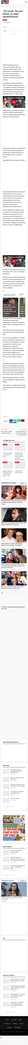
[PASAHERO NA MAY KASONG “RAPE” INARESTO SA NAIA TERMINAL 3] (6, 987)
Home (7, 1019)
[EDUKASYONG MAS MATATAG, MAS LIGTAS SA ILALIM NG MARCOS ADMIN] (20, 447)
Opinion (5, 444)
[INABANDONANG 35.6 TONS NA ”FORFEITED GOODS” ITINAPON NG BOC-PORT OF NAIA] (6, 996)
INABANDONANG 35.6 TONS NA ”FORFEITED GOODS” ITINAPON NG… (17, 996)
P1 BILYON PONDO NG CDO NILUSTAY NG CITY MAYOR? (17, 785)
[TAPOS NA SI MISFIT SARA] (20, 465)
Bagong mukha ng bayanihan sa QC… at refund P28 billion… (17, 867)
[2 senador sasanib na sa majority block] (8, 447)
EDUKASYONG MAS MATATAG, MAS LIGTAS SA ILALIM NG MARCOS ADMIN (17, 859)
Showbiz (15, 1023)
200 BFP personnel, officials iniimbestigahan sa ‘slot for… (17, 980)
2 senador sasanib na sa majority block (16, 851)
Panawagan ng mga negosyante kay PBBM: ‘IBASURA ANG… (16, 771)
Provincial (7, 1023)
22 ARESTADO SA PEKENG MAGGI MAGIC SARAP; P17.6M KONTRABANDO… (17, 1004)
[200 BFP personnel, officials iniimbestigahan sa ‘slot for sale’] (6, 981)
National (14, 1019)
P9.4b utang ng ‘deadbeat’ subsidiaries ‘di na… (17, 792)
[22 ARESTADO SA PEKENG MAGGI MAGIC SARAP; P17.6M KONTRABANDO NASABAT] (6, 1004)
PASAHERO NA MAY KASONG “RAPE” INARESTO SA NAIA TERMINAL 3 (17, 987)
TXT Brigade (17, 1027)
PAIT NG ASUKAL (14, 798)
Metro (20, 1019)
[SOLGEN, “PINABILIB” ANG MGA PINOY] (6, 779)
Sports (21, 1023)
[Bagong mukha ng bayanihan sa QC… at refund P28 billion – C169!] (8, 465)
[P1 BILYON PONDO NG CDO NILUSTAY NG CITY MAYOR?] (6, 786)
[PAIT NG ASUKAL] (6, 800)
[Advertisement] (14, 49)
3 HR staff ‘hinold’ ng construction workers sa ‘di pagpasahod (21, 433)
